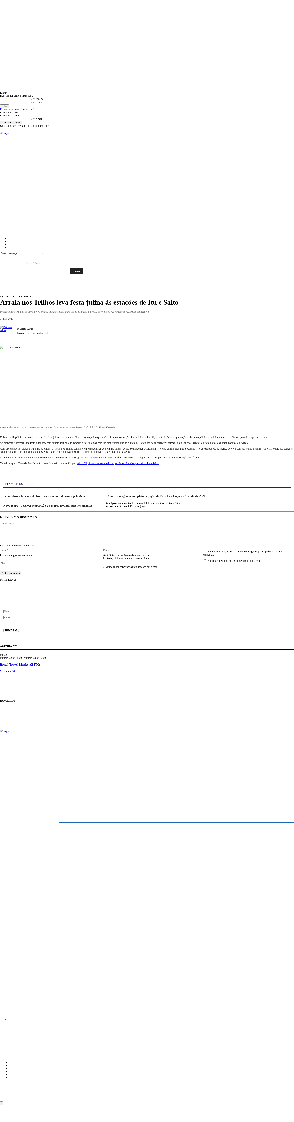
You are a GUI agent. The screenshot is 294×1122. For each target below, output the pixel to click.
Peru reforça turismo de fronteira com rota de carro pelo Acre (44, 496)
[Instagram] (9, 263)
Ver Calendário (8, 671)
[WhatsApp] (275, 332)
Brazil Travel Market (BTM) (20, 664)
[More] (288, 332)
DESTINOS (23, 296)
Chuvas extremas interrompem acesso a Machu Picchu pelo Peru (31, 984)
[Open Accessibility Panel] (1, 1103)
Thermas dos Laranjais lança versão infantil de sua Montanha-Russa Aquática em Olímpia (43, 991)
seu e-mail (36, 118)
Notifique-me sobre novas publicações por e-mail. (131, 566)
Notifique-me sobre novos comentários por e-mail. (234, 560)
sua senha (36, 102)
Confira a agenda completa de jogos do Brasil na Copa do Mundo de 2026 (156, 496)
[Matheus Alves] (7, 332)
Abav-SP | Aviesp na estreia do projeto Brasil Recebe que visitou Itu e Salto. (118, 463)
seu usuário (37, 98)
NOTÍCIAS (7, 296)
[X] (251, 332)
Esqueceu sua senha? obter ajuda (17, 109)
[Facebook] (2, 263)
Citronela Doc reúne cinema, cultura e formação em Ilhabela (29, 969)
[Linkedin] (15, 263)
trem (5, 457)
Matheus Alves (25, 328)
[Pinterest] (263, 332)
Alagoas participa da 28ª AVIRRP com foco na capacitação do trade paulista (36, 976)
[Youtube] (22, 263)
